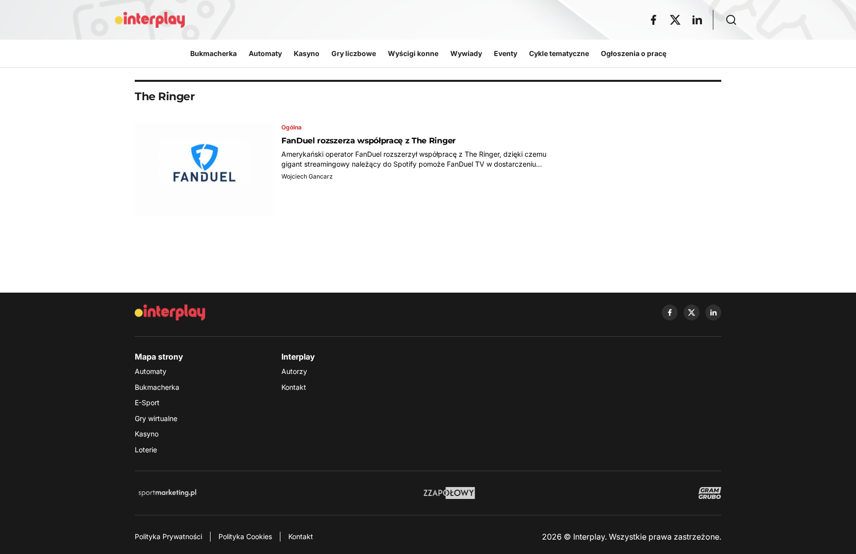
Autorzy (294, 371)
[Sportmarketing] (167, 493)
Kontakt (293, 387)
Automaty (150, 371)
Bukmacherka (157, 387)
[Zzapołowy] (450, 493)
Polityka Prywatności (168, 536)
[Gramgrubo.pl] (709, 493)
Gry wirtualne (156, 418)
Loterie (146, 449)
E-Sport (147, 402)
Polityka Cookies (245, 536)
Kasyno (147, 434)
